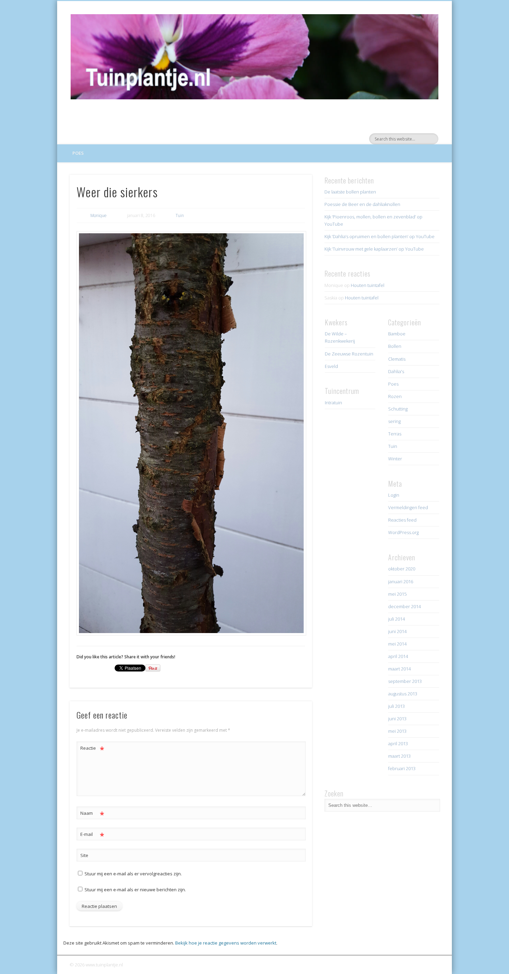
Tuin (180, 215)
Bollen (394, 346)
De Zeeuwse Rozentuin (349, 354)
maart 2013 (399, 756)
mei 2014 (397, 644)
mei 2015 (397, 594)
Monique (98, 215)
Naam (92, 814)
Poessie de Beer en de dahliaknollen (362, 204)
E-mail (92, 835)
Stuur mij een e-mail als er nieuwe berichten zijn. (135, 889)
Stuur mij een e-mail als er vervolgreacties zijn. (133, 874)
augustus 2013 (402, 694)
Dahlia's (396, 371)
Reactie (92, 749)
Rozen (395, 396)
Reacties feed (402, 520)
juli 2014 (396, 619)
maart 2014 (399, 669)
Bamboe (396, 334)
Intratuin (333, 402)
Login (393, 495)
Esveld (331, 366)
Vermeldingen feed (408, 507)
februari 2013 (402, 768)
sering (394, 421)
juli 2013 (396, 706)
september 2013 (405, 681)
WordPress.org (403, 532)
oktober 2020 (401, 569)
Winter (395, 459)
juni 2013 (397, 718)
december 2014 (404, 606)
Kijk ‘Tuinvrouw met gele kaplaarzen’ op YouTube (374, 249)
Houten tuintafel (367, 285)
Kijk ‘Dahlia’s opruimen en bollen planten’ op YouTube (379, 236)
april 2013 (398, 743)
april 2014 (398, 656)
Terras (394, 434)
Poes (78, 153)
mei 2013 (397, 731)
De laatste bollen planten (350, 192)
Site (84, 855)
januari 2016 (400, 581)
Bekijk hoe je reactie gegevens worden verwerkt (225, 943)
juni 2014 (397, 631)
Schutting (398, 409)
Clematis (396, 359)
